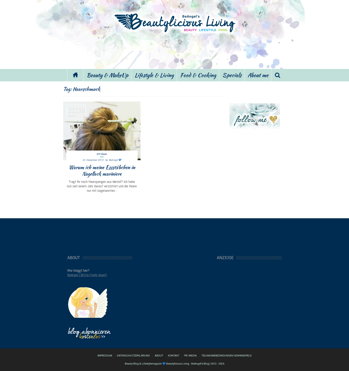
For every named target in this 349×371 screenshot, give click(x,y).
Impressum (105, 355)
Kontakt (173, 355)
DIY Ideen (102, 154)
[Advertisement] (174, 50)
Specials (231, 75)
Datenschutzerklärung (133, 355)
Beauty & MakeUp (107, 75)
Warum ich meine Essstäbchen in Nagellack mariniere (102, 170)
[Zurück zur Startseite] (75, 75)
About (159, 355)
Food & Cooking (198, 75)
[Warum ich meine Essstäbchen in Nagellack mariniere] (102, 131)
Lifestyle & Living (154, 75)
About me (258, 75)
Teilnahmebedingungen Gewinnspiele (227, 355)
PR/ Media (190, 355)
